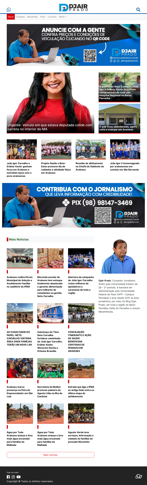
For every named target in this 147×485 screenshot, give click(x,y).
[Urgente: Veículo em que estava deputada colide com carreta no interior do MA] (50, 102)
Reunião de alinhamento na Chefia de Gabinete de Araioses (90, 166)
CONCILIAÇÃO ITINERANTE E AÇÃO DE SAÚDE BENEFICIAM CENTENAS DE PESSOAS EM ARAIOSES (79, 341)
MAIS (61, 16)
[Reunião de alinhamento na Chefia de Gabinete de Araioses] (91, 149)
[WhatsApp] (9, 10)
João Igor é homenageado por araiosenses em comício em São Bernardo (124, 166)
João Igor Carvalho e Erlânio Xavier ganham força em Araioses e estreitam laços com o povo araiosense (19, 169)
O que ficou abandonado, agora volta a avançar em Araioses (118, 128)
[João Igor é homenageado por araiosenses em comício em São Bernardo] (125, 149)
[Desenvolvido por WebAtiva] (138, 476)
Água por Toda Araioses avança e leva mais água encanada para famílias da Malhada (19, 438)
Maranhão (32, 16)
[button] (13, 102)
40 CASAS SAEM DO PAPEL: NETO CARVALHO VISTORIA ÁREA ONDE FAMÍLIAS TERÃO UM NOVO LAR (19, 338)
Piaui (42, 16)
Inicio (11, 16)
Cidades (20, 16)
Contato (52, 16)
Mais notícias (50, 454)
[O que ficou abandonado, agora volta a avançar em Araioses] (119, 118)
